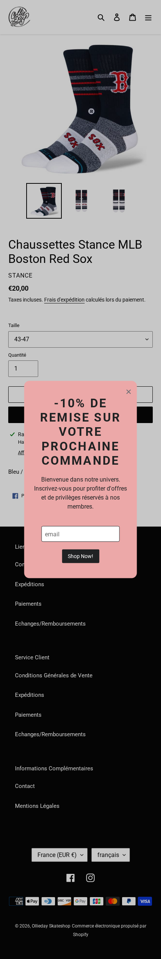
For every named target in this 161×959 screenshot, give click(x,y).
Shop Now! (80, 556)
